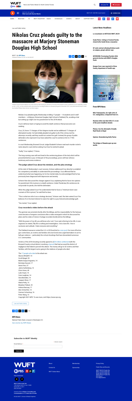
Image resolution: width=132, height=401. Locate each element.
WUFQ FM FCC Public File (103, 374)
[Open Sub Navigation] (15, 18)
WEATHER (21, 18)
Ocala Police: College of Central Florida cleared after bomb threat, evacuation (106, 41)
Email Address (18, 344)
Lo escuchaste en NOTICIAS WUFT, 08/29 (106, 34)
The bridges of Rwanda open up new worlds (104, 144)
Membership (76, 363)
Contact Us (52, 367)
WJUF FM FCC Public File (103, 373)
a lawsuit (51, 244)
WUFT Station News (54, 371)
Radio (49, 18)
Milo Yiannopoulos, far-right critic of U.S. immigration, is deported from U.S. (106, 114)
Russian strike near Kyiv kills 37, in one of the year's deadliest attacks (106, 122)
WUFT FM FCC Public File (103, 370)
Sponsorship (75, 367)
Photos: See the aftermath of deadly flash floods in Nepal (104, 130)
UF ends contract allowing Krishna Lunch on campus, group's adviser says (106, 49)
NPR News (22, 55)
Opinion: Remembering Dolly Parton (104, 137)
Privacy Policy (100, 363)
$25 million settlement (62, 242)
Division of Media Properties (29, 396)
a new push (63, 230)
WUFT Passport (39, 18)
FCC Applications (101, 377)
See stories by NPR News (21, 323)
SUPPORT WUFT (89, 18)
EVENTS (69, 18)
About (50, 363)
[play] (12, 13)
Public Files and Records (103, 367)
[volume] (17, 13)
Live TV (105, 5)
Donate (117, 5)
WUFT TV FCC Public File (103, 372)
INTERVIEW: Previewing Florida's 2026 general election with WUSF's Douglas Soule (105, 58)
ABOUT (77, 18)
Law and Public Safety (19, 28)
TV (29, 18)
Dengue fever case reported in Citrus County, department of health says (105, 67)
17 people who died (28, 253)
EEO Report (99, 376)
